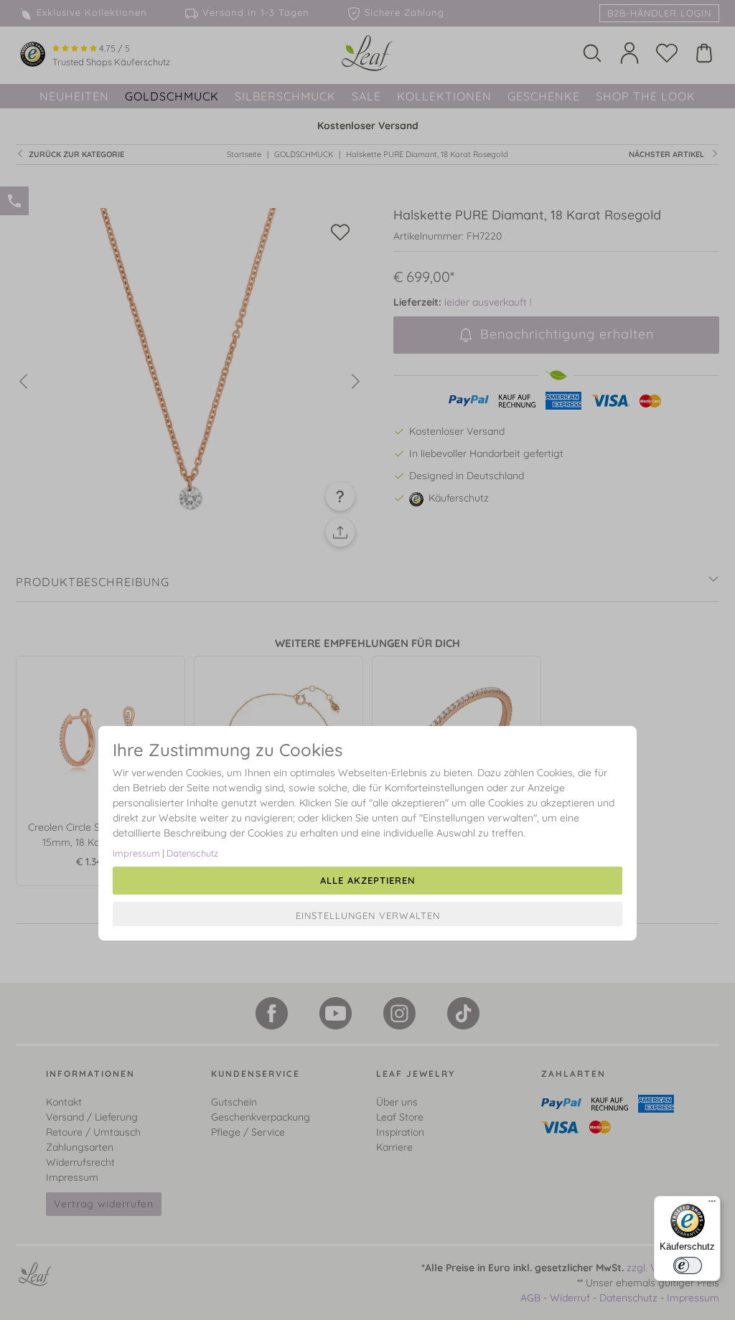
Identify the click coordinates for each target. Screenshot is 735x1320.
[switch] (687, 1265)
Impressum (136, 853)
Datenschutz (192, 853)
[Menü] (712, 1204)
